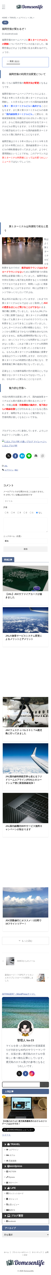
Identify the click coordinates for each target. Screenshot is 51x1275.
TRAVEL (15, 1144)
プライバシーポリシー (20, 1252)
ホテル (12, 1155)
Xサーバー (13, 1183)
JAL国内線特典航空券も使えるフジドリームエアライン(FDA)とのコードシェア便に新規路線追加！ (23, 779)
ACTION (12, 1171)
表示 (17, 61)
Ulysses (11, 1177)
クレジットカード (16, 1193)
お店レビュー (13, 1204)
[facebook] (15, 456)
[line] (29, 456)
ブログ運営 (17, 1215)
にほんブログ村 (9, 446)
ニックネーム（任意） (12, 536)
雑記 (16, 470)
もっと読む (27, 941)
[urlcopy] (42, 456)
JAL (5, 466)
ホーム (6, 1252)
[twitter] (8, 456)
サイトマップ (37, 1252)
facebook (12, 1221)
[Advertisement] (25, 193)
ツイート (6, 1135)
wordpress (16, 1166)
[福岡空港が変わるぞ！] (22, 456)
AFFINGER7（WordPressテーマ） (19, 994)
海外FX (12, 1210)
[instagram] (32, 1073)
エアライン (9, 470)
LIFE (13, 1188)
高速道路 (12, 1161)
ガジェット (13, 1199)
